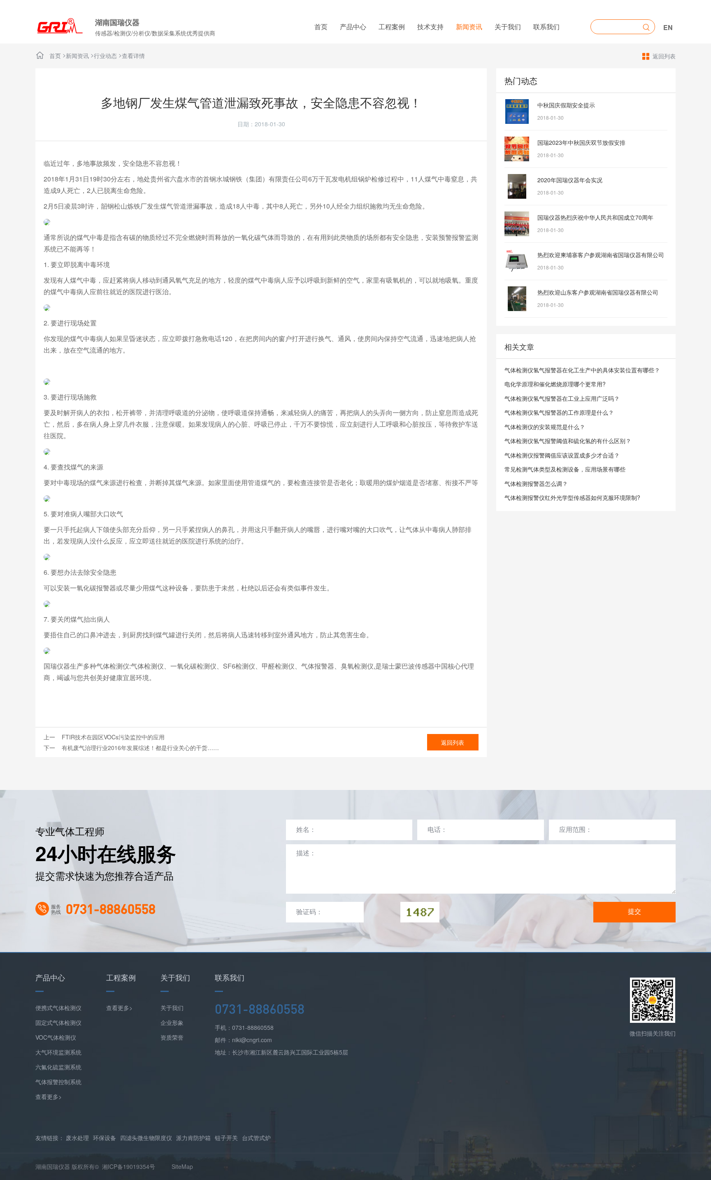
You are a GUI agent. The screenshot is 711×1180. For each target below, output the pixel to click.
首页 (321, 26)
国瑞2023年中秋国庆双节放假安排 (581, 142)
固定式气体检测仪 (58, 1022)
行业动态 (105, 55)
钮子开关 (226, 1138)
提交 (634, 911)
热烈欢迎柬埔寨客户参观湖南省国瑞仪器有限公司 (600, 255)
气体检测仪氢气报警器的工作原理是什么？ (559, 412)
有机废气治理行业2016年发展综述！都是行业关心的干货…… (140, 747)
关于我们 (508, 26)
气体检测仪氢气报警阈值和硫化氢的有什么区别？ (567, 441)
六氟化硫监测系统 (58, 1067)
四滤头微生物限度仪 (146, 1138)
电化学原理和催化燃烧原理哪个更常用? (555, 384)
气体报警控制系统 (58, 1082)
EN (668, 27)
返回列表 (664, 56)
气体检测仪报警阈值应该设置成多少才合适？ (562, 455)
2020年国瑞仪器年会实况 (569, 180)
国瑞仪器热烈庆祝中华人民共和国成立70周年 (595, 217)
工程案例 (392, 26)
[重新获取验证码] (419, 912)
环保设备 (104, 1138)
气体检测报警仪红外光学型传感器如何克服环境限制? (572, 497)
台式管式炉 (256, 1138)
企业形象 (172, 1022)
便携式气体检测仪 (58, 1007)
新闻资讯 (469, 26)
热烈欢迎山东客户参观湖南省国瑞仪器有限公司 (597, 292)
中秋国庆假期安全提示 (566, 105)
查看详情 (133, 55)
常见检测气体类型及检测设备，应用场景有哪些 (564, 469)
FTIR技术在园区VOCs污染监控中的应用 (113, 737)
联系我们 (546, 26)
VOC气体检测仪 (55, 1037)
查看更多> (48, 1096)
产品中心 (353, 26)
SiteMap (182, 1166)
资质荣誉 (172, 1037)
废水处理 (77, 1138)
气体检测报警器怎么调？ (536, 483)
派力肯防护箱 (193, 1138)
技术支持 (430, 26)
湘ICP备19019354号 (128, 1166)
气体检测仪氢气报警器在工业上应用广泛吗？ (562, 398)
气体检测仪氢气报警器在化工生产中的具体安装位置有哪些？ (582, 370)
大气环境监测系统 (58, 1052)
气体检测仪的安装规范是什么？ (544, 427)
